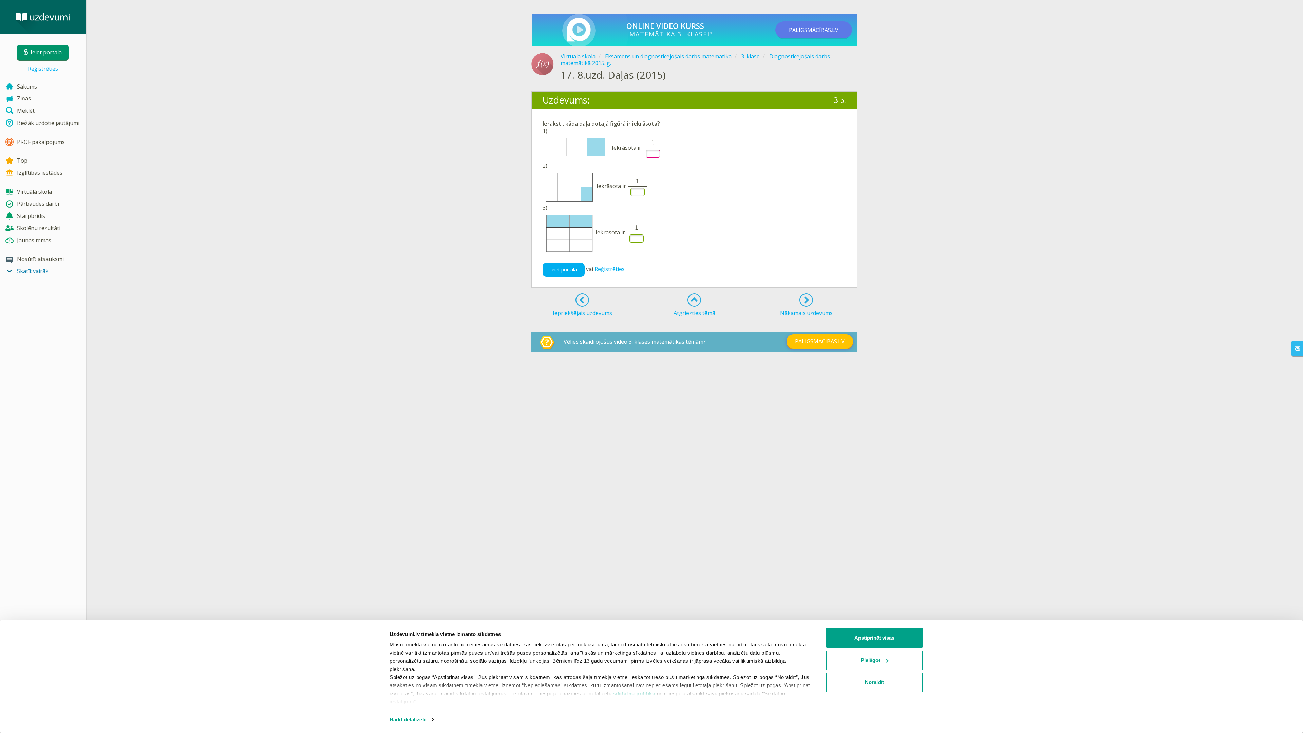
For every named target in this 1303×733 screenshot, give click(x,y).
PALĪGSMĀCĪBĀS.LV (813, 30)
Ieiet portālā (563, 269)
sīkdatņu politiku (634, 693)
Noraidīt (874, 682)
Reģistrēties (43, 68)
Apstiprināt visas (874, 638)
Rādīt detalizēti (408, 719)
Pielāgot (870, 660)
